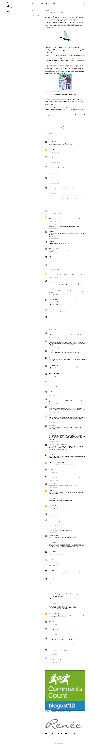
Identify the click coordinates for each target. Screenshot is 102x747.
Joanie (50, 316)
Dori (49, 559)
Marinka (66, 50)
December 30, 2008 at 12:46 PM (54, 252)
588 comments (50, 735)
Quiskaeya (51, 649)
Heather (50, 469)
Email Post (50, 133)
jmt (49, 340)
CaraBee (50, 264)
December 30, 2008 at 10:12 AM (54, 213)
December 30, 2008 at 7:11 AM (54, 152)
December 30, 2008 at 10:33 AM (54, 228)
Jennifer (50, 638)
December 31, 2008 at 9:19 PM (54, 480)
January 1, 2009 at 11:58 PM (53, 539)
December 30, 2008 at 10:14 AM (54, 221)
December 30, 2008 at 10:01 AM (54, 193)
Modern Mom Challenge (72, 98)
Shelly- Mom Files (52, 177)
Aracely (50, 476)
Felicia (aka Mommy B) (53, 373)
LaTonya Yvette (52, 350)
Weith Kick (51, 280)
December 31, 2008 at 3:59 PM (54, 441)
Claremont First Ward (53, 613)
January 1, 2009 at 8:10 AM (53, 487)
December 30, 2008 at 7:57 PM (54, 329)
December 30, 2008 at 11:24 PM (54, 369)
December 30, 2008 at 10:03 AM (54, 206)
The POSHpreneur (52, 365)
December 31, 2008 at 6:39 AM (54, 403)
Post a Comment (48, 665)
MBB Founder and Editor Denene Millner (57, 444)
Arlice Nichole (51, 505)
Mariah (50, 454)
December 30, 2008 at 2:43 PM (54, 277)
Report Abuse (5, 32)
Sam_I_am (51, 425)
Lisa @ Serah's (52, 551)
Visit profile (8, 13)
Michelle (50, 231)
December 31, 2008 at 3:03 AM (54, 395)
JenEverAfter (51, 141)
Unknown (51, 149)
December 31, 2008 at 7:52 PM (54, 465)
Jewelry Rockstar (52, 391)
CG (49, 490)
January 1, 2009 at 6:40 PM (53, 516)
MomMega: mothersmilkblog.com (56, 462)
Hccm (50, 210)
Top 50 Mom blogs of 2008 (69, 58)
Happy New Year (35, 15)
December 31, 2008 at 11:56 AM (54, 422)
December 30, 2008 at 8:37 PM (54, 347)
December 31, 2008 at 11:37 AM (54, 412)
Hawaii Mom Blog (52, 248)
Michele (50, 570)
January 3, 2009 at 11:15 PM (53, 624)
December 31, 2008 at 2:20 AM (54, 387)
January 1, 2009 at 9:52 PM (53, 532)
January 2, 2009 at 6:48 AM (53, 566)
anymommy (51, 398)
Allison (50, 166)
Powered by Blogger (60, 743)
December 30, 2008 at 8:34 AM (54, 162)
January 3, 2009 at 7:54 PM (53, 617)
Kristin (50, 332)
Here (59, 110)
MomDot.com (67, 55)
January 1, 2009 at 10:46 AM (53, 495)
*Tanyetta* (51, 519)
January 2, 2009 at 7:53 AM (53, 574)
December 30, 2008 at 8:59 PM (54, 354)
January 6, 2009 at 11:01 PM (53, 662)
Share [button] (33, 10)
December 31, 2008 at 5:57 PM (54, 451)
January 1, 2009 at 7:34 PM (53, 525)
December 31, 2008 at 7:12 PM (54, 459)
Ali (49, 256)
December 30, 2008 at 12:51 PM (54, 260)
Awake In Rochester (53, 483)
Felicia (50, 50)
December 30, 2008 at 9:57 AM (54, 183)
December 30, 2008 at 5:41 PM (54, 312)
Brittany (50, 309)
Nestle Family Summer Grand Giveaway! (60, 734)
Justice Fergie (51, 578)
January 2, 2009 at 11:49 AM (53, 584)
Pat (49, 415)
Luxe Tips (51, 406)
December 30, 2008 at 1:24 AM (54, 145)
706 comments (50, 714)
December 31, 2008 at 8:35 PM (54, 472)
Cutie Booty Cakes (47, 3)
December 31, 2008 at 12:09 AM (54, 377)
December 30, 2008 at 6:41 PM (54, 322)
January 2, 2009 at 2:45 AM (53, 555)
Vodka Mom (51, 513)
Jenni (50, 357)
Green (50, 217)
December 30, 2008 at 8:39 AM (54, 173)
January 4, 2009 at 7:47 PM (53, 634)
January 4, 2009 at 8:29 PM (53, 645)
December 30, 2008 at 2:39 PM (54, 269)
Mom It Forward (74, 102)
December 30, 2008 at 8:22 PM (54, 337)
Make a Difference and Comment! (58, 712)
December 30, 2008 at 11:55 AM (54, 238)
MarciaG (50, 241)
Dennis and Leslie (52, 535)
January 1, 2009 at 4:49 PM (53, 509)
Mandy (50, 156)
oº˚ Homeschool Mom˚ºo (54, 628)
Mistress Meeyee (52, 187)
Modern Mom (58, 98)
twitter (75, 101)
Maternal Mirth (52, 299)
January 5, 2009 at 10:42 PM (53, 654)
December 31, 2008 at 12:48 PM (54, 430)
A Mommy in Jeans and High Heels (56, 381)
